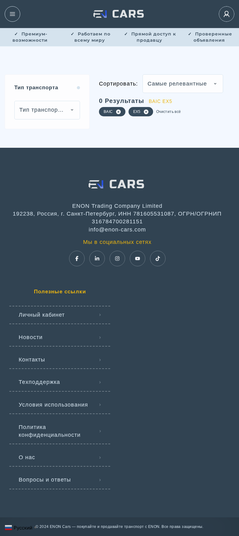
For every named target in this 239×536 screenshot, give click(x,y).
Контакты (32, 360)
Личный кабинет (42, 315)
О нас (27, 457)
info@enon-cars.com (117, 229)
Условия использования (53, 405)
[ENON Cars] (119, 14)
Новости (31, 337)
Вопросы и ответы (45, 480)
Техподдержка (39, 382)
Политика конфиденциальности (50, 431)
